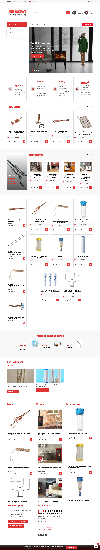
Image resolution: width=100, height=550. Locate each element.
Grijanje (12, 29)
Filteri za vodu (14, 36)
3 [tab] (36, 70)
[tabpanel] (61, 50)
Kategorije (14, 24)
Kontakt (15, 1)
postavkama (48, 548)
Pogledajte (23, 349)
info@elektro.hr (47, 522)
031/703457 (47, 520)
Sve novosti (10, 365)
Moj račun (90, 1)
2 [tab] (34, 70)
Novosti (39, 24)
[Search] (68, 12)
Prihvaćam (71, 547)
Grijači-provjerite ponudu (13, 181)
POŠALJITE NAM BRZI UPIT (17, 521)
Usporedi (14, 141)
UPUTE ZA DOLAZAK (16, 526)
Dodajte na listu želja (12, 141)
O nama (9, 1)
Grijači (12, 32)
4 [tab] (38, 70)
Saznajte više (37, 56)
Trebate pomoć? (29, 1)
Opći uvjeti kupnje (46, 527)
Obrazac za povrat (46, 529)
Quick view (9, 141)
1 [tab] (32, 70)
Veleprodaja (87, 24)
